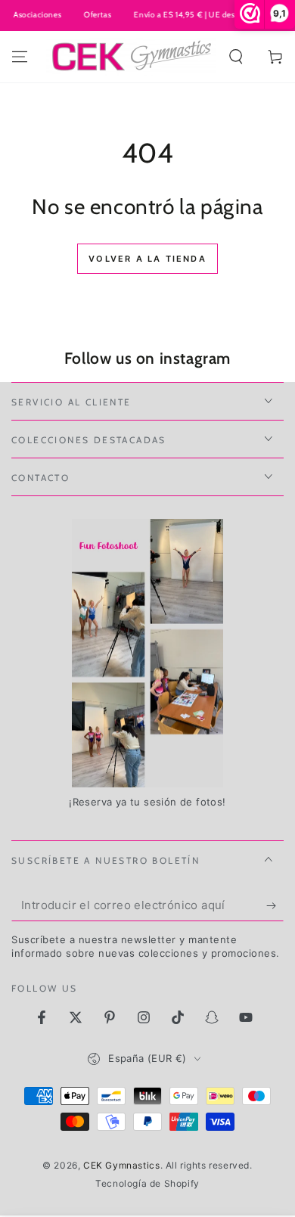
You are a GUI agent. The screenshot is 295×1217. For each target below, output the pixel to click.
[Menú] (19, 57)
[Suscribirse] (275, 906)
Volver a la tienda (147, 258)
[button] (236, 57)
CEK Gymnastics (121, 1165)
